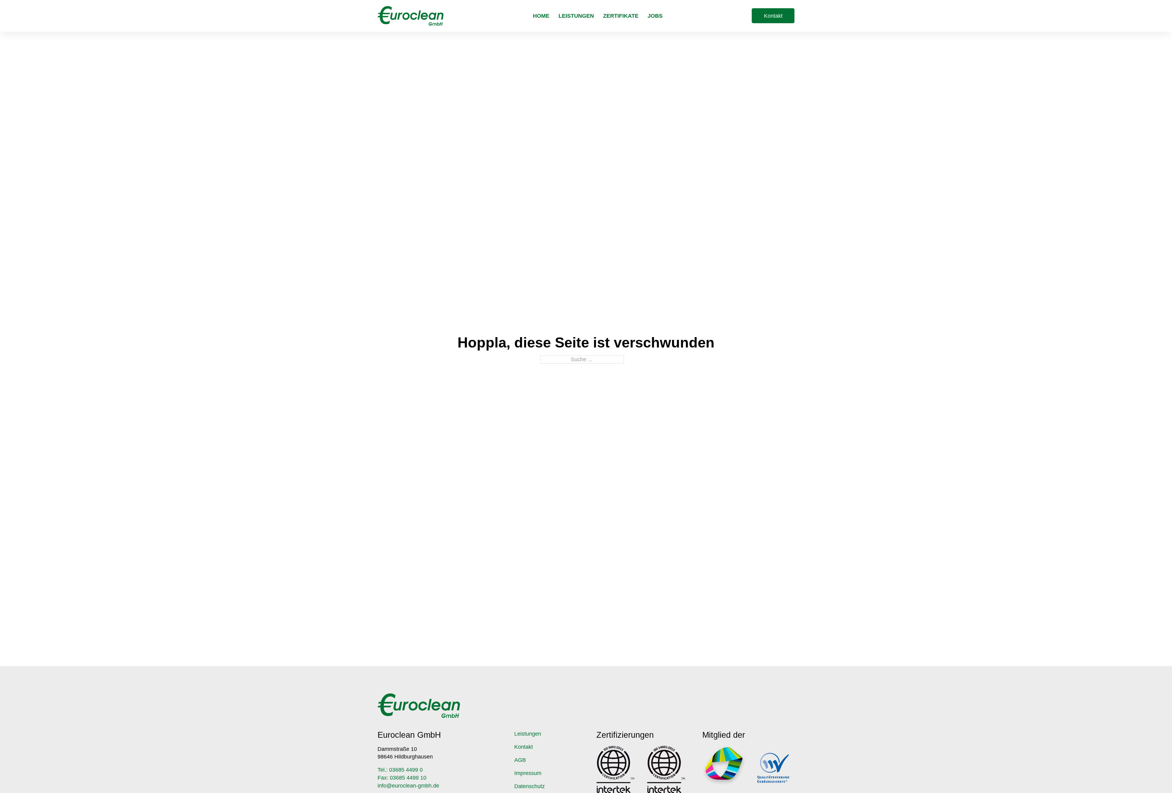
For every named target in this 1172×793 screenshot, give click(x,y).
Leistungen (576, 16)
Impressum (527, 773)
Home (541, 16)
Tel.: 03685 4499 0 (400, 770)
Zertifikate (620, 16)
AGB (520, 760)
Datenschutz (529, 786)
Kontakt (773, 16)
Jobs (655, 16)
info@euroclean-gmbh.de (408, 786)
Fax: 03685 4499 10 (402, 778)
